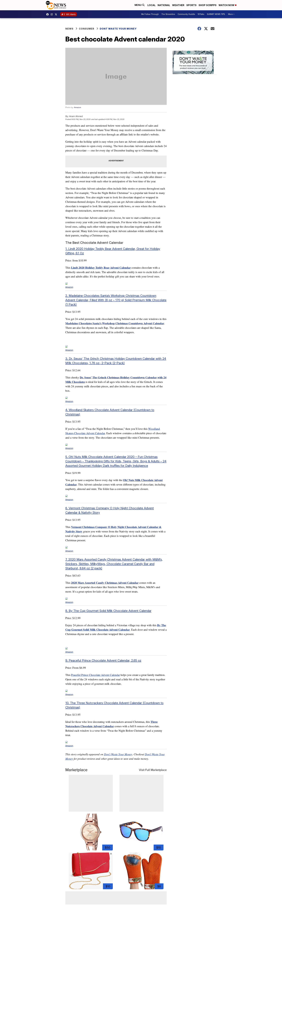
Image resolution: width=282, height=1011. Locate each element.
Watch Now (227, 5)
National (164, 5)
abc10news (48, 14)
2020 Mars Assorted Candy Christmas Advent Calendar (105, 583)
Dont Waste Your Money (118, 28)
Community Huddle (186, 14)
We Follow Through (150, 14)
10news (57, 14)
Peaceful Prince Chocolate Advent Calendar (95, 675)
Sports (191, 5)
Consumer (86, 28)
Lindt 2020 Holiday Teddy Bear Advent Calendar (101, 268)
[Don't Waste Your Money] (195, 63)
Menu (138, 5)
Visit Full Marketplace (153, 770)
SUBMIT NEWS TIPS (216, 14)
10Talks (201, 14)
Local (151, 5)
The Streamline (168, 14)
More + (231, 14)
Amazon (77, 107)
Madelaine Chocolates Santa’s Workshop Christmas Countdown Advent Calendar (114, 323)
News (69, 28)
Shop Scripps (207, 5)
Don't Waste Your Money (118, 754)
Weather (178, 5)
